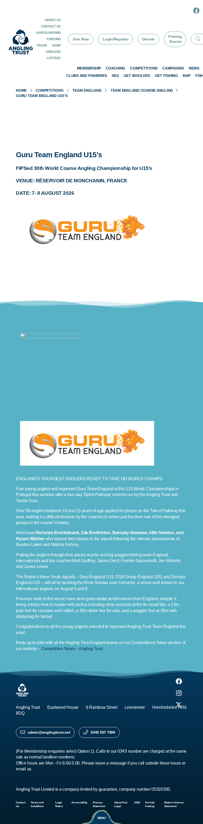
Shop (56, 45)
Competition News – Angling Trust (72, 648)
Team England (87, 90)
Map (187, 75)
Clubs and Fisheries (86, 75)
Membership (89, 68)
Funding (54, 39)
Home (21, 90)
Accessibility (79, 802)
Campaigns (173, 68)
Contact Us (51, 26)
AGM (137, 802)
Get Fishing (166, 75)
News (194, 68)
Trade (41, 45)
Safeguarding (48, 33)
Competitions (144, 68)
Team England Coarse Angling (141, 90)
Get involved (137, 75)
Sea (115, 75)
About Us (53, 20)
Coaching (115, 68)
